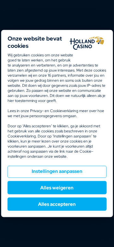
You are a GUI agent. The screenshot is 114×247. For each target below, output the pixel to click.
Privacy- (37, 110)
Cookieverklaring (64, 110)
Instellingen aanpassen (57, 171)
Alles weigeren (56, 188)
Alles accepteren (57, 204)
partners (57, 75)
